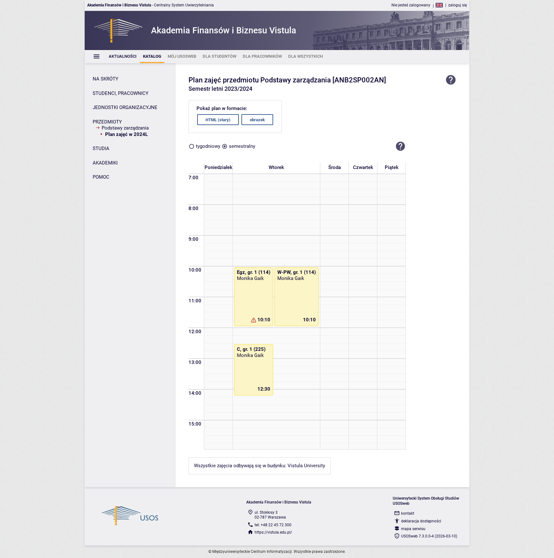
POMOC (101, 177)
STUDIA (101, 148)
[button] (400, 146)
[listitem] (122, 56)
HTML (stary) (218, 119)
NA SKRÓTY (105, 79)
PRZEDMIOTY (107, 122)
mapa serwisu (413, 529)
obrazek (257, 119)
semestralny (242, 146)
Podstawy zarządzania (125, 128)
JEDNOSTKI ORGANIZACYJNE (125, 107)
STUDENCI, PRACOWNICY (120, 93)
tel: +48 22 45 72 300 (273, 525)
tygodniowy (208, 146)
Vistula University (306, 466)
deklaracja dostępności (421, 521)
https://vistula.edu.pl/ (273, 532)
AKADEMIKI (105, 163)
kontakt (407, 513)
